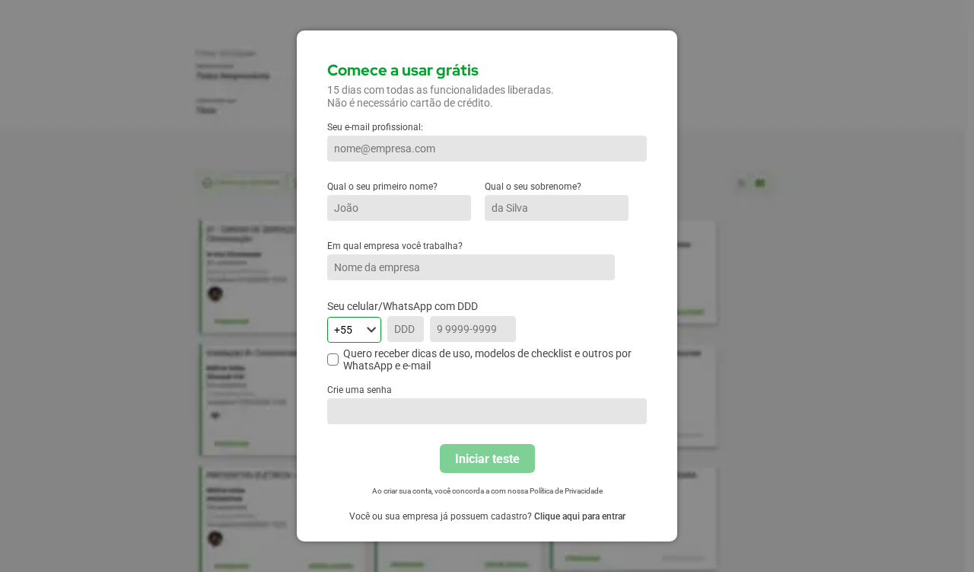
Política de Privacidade (566, 491)
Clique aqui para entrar (579, 516)
